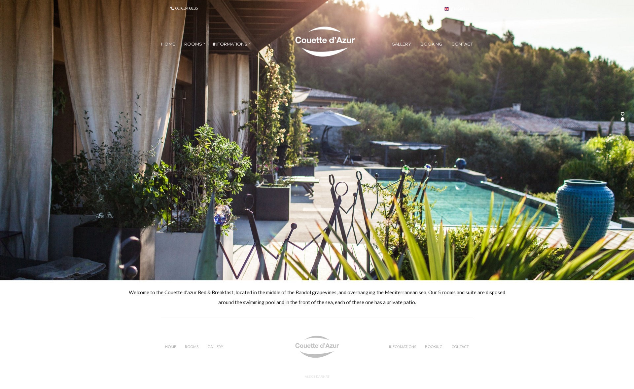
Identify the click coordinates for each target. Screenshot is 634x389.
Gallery (401, 44)
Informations (230, 44)
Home (168, 44)
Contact (462, 44)
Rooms (193, 44)
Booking (431, 44)
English (459, 9)
